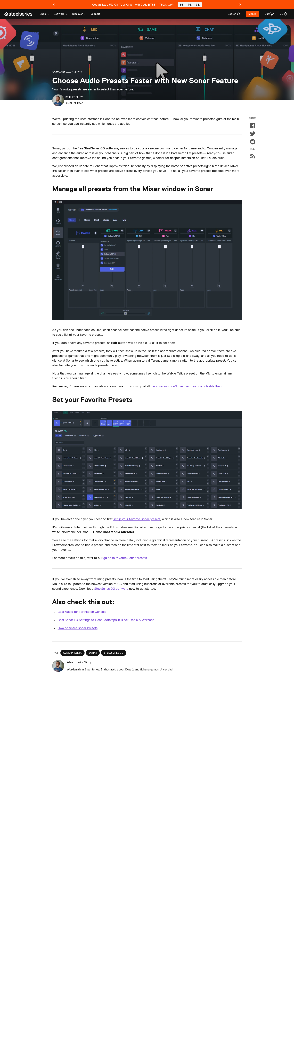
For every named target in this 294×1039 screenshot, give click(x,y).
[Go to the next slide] (240, 5)
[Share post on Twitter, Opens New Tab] (252, 133)
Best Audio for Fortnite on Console (82, 612)
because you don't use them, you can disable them (186, 386)
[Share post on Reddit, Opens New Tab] (252, 141)
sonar (93, 652)
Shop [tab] (43, 13)
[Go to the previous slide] (54, 5)
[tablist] (63, 14)
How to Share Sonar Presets (77, 628)
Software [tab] (59, 13)
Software (58, 72)
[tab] (234, 14)
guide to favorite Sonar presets (125, 558)
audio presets (72, 652)
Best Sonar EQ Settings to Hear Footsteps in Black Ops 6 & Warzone (106, 620)
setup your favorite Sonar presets (136, 519)
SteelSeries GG (114, 652)
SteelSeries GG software (111, 588)
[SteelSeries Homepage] (20, 14)
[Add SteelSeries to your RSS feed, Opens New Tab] (252, 156)
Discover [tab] (77, 13)
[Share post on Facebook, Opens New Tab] (252, 125)
